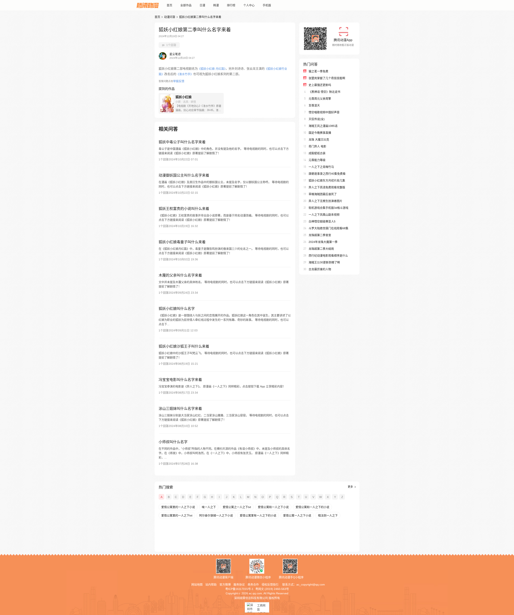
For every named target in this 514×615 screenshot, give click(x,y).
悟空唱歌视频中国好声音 (324, 112)
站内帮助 (211, 584)
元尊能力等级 (317, 160)
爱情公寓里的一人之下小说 (178, 507)
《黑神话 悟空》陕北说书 (324, 91)
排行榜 (231, 5)
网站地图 (197, 584)
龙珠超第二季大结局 (321, 248)
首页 (169, 5)
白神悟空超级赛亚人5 (322, 221)
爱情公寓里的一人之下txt (176, 515)
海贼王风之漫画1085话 (323, 125)
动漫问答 (169, 16)
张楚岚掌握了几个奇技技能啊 (327, 78)
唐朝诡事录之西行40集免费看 (327, 173)
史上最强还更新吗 (320, 85)
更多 (351, 486)
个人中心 (249, 5)
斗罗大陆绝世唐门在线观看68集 (328, 228)
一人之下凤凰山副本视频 (324, 214)
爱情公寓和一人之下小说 (273, 507)
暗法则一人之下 (328, 515)
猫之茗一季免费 (318, 71)
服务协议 (239, 584)
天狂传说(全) (317, 119)
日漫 (202, 5)
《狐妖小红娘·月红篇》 (211, 68)
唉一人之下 (209, 507)
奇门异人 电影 (317, 146)
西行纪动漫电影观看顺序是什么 (328, 255)
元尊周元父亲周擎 (320, 98)
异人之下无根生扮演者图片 (325, 201)
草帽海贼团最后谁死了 (323, 194)
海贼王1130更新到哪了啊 (324, 262)
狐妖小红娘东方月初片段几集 (327, 180)
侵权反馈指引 (270, 584)
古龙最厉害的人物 (320, 269)
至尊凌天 (314, 105)
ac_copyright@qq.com (310, 584)
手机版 (267, 5)
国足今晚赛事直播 (320, 132)
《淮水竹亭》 (184, 74)
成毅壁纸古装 (317, 153)
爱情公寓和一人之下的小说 (312, 507)
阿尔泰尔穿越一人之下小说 (216, 515)
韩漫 (216, 5)
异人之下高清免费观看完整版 (327, 187)
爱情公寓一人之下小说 (297, 515)
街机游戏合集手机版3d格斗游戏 (328, 207)
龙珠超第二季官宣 (320, 235)
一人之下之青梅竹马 (321, 166)
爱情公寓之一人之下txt (237, 507)
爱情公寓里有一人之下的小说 (258, 515)
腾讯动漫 (148, 5)
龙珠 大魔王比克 (319, 139)
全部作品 (186, 5)
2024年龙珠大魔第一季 (323, 241)
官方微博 (225, 584)
